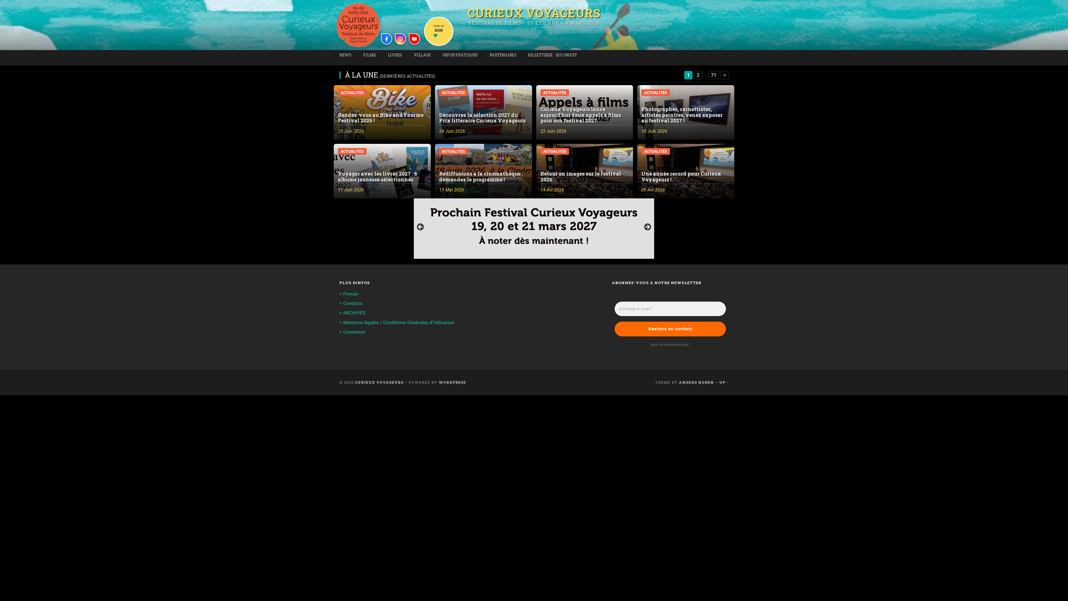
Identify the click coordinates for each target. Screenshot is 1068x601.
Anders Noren (696, 382)
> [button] (647, 227)
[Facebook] (386, 39)
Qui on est (566, 55)
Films (369, 55)
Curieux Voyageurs (534, 12)
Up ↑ (724, 382)
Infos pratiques (460, 55)
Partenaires (503, 55)
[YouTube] (414, 39)
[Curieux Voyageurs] (358, 25)
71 (713, 75)
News (345, 55)
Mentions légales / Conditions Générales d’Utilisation (398, 322)
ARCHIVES (354, 313)
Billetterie (540, 55)
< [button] (421, 227)
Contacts (352, 303)
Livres (395, 55)
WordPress (452, 382)
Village (422, 55)
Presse (350, 294)
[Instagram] (400, 39)
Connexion (354, 332)
